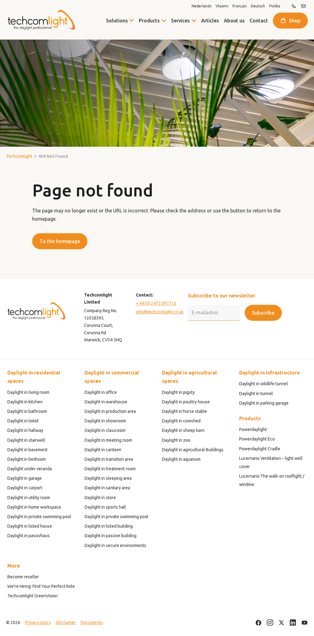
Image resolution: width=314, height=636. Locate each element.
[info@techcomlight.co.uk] (303, 6)
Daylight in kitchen (25, 401)
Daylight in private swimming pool (39, 516)
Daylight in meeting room (108, 440)
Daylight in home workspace (34, 507)
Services (180, 20)
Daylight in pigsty (178, 392)
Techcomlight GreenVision (32, 595)
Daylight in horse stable (184, 411)
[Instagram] (270, 623)
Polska (274, 6)
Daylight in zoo (176, 440)
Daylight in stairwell (26, 440)
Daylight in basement (27, 449)
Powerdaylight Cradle (259, 448)
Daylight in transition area (109, 459)
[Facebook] (258, 623)
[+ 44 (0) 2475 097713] (293, 6)
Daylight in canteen (103, 449)
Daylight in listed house (29, 526)
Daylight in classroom (105, 430)
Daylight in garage (24, 478)
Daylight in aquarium (181, 459)
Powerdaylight (253, 429)
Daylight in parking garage (264, 403)
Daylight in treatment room (110, 468)
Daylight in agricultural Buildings (193, 449)
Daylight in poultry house (186, 401)
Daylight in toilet (23, 420)
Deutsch (258, 6)
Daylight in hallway (25, 430)
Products (149, 20)
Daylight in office (101, 392)
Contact (259, 20)
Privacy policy (38, 622)
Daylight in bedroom (26, 459)
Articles (210, 20)
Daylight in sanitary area (107, 487)
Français (239, 6)
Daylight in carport (24, 487)
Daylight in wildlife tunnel (263, 383)
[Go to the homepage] (41, 20)
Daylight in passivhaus (28, 535)
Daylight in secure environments (115, 545)
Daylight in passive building (110, 535)
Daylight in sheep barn (183, 430)
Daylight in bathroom (27, 411)
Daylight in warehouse (106, 401)
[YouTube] (304, 623)
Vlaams (222, 6)
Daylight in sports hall (105, 507)
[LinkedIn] (293, 623)
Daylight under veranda (29, 468)
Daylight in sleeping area (108, 478)
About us (234, 20)
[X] (281, 623)
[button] (163, 20)
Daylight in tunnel (256, 393)
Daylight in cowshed (181, 420)
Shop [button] (295, 20)
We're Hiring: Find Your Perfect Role (41, 586)
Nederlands (201, 6)
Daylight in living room (28, 392)
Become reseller (23, 576)
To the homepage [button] (60, 241)
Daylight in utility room (28, 497)
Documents (92, 622)
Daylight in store (100, 497)
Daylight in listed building (109, 526)
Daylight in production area (110, 411)
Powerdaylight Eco (257, 438)
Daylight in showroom (105, 420)
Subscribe (263, 313)
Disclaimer (66, 622)
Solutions (117, 20)
